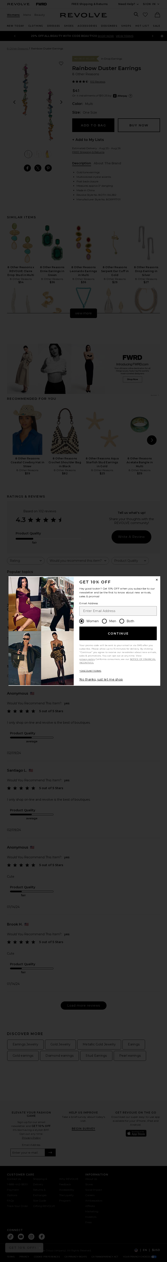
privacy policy (87, 659)
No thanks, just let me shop (101, 679)
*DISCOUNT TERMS (90, 670)
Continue (118, 633)
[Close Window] (156, 579)
